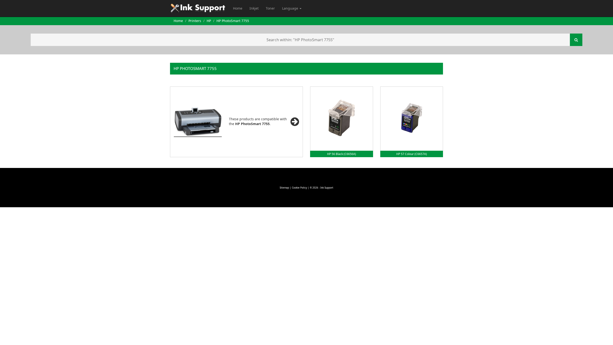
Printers (194, 20)
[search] (576, 40)
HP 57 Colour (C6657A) (411, 154)
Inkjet (254, 8)
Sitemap (284, 187)
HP (209, 20)
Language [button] (290, 8)
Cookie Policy (299, 187)
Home (237, 8)
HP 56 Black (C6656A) (341, 154)
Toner (270, 8)
